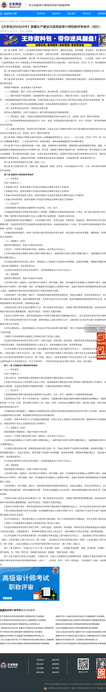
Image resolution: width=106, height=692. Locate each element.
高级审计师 (10, 13)
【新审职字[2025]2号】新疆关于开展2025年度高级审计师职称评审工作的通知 (28, 628)
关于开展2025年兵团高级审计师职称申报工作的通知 (21, 632)
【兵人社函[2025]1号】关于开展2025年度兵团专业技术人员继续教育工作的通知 (28, 640)
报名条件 (71, 13)
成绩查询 (55, 664)
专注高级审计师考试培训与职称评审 (49, 5)
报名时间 (56, 13)
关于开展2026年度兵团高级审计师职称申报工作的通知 (22, 616)
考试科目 (87, 13)
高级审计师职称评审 (28, 21)
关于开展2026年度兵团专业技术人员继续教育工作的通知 (23, 620)
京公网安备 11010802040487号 (58, 688)
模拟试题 (40, 672)
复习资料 (55, 668)
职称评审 (55, 672)
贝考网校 (29, 31)
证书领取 (40, 668)
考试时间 (41, 13)
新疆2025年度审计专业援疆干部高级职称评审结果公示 (22, 636)
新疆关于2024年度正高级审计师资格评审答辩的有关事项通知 (24, 643)
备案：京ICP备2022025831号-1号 (83, 688)
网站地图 (100, 688)
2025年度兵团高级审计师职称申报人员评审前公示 (20, 624)
